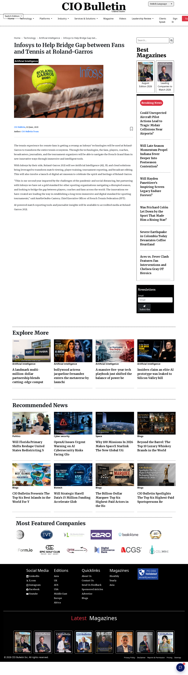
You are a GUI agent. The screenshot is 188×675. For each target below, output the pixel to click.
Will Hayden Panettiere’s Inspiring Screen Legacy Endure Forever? (152, 187)
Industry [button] (62, 18)
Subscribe (145, 309)
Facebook (33, 589)
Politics (16, 436)
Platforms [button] (45, 18)
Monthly (114, 576)
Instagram (34, 585)
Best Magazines (151, 52)
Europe (58, 598)
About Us (87, 576)
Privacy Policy (129, 657)
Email (141, 295)
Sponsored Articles (92, 589)
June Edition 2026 (104, 642)
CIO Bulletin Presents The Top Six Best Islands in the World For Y (31, 497)
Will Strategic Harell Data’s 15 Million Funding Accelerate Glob (72, 497)
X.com (32, 580)
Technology (30, 37)
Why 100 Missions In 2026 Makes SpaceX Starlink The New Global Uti (114, 446)
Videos (122, 18)
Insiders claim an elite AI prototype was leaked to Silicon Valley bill (155, 374)
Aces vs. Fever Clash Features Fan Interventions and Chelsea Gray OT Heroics (154, 265)
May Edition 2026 (145, 642)
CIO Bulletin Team (30, 131)
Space (99, 436)
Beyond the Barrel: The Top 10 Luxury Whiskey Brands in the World (154, 446)
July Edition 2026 (64, 642)
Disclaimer (141, 657)
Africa (57, 602)
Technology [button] (26, 18)
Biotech (58, 487)
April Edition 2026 (166, 642)
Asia (56, 576)
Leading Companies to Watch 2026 (165, 86)
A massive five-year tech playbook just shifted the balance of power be (114, 374)
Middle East (60, 593)
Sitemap (177, 657)
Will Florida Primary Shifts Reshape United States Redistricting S (28, 446)
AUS (56, 585)
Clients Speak (162, 20)
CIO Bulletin (19, 127)
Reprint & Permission (156, 657)
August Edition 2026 (23, 642)
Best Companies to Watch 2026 (84, 641)
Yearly (113, 580)
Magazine (108, 18)
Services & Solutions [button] (85, 18)
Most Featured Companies (51, 523)
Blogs (140, 436)
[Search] (171, 40)
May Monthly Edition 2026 (125, 641)
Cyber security (62, 436)
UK (55, 580)
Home (17, 37)
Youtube (33, 593)
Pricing (169, 657)
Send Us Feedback (91, 585)
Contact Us (88, 580)
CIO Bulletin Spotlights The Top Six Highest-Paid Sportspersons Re (155, 497)
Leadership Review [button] (142, 18)
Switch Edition (12, 16)
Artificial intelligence (50, 37)
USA (56, 589)
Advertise (87, 593)
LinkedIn (33, 576)
